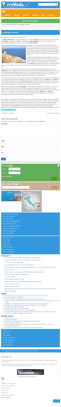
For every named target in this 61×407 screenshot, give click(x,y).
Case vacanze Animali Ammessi (11, 221)
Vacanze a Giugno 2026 (9, 231)
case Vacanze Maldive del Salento (12, 226)
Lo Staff (8, 383)
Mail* (2, 146)
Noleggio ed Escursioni (9, 340)
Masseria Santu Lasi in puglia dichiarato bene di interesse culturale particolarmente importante (30, 288)
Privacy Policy (4, 390)
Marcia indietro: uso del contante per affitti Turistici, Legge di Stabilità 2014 (24, 272)
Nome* (3, 141)
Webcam (35, 15)
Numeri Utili (6, 242)
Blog (43, 15)
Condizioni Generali (5, 388)
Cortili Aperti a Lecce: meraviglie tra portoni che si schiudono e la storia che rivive (26, 295)
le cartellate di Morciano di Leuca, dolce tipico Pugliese (19, 265)
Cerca (54, 178)
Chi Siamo (51, 15)
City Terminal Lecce (9, 269)
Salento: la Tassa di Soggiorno (12, 322)
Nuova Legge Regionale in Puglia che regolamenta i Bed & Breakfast (22, 257)
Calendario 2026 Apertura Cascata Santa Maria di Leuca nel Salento (22, 260)
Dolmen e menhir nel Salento (12, 286)
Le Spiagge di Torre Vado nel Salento (14, 307)
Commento (4, 124)
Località (25, 15)
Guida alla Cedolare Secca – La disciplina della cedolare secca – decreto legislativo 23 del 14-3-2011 (30, 267)
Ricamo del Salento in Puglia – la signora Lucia (16, 274)
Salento (8, 15)
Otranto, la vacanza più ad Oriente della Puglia (16, 308)
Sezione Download (8, 345)
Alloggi (16, 15)
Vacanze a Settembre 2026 (10, 228)
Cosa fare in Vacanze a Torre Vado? (13, 297)
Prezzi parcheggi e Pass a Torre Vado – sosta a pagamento (19, 310)
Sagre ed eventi (7, 244)
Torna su (56, 401)
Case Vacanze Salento (9, 216)
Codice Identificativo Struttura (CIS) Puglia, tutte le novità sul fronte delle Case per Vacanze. (28, 324)
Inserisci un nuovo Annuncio (8, 385)
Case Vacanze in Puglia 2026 (10, 214)
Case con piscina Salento (9, 223)
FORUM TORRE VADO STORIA (12, 326)
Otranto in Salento (8, 113)
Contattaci (13, 383)
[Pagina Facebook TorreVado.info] (30, 373)
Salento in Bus (7, 330)
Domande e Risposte (6, 397)
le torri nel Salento (52, 113)
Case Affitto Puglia (8, 219)
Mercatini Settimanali (9, 252)
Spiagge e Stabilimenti (9, 337)
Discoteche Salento (8, 249)
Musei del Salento (8, 247)
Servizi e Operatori (8, 342)
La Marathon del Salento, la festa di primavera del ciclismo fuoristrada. (23, 327)
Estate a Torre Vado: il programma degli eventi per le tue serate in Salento (24, 299)
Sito (2, 152)
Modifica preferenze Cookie (7, 395)
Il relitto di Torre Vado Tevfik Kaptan (13, 262)
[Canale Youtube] (2, 380)
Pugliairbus (6, 333)
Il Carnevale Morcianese (10, 319)
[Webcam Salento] (11, 196)
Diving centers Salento (10, 291)
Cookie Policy (4, 392)
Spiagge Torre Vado (8, 233)
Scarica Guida (6, 240)
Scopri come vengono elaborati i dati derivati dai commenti (43, 162)
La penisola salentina (10, 276)
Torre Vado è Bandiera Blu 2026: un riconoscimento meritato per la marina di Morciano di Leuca (30, 311)
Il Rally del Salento (9, 318)
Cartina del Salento (8, 237)
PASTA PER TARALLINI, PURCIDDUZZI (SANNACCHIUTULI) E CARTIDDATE (23, 281)
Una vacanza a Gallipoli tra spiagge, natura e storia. (18, 313)
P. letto (4, 173)
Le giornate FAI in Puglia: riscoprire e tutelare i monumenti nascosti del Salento (25, 305)
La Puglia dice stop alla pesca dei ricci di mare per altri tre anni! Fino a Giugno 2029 (26, 303)
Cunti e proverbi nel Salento (11, 284)
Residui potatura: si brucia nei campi (14, 279)
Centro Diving (6, 335)
